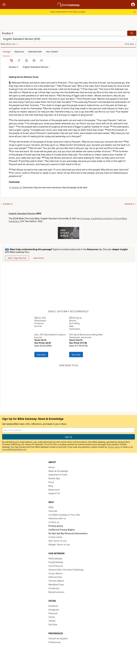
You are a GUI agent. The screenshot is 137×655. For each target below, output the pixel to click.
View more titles (68, 365)
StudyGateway (55, 562)
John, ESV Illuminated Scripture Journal (50, 336)
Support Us (54, 493)
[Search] (131, 33)
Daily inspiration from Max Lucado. (68, 11)
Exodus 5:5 (17, 187)
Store (51, 482)
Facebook (53, 605)
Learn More (38, 258)
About (51, 467)
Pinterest (53, 613)
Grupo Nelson (55, 573)
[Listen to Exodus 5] (41, 60)
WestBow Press (56, 584)
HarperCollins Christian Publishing (65, 569)
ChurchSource (55, 565)
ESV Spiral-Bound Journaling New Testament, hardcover (86, 336)
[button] (133, 4)
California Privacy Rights (61, 529)
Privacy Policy (114, 447)
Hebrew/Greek (35, 51)
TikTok (51, 617)
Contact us (53, 522)
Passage (6, 51)
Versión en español (58, 638)
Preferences (54, 642)
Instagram (53, 609)
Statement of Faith (57, 474)
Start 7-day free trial (17, 258)
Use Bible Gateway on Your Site (64, 514)
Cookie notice (55, 537)
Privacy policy (55, 525)
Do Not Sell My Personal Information (68, 533)
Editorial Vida (55, 577)
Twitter (52, 620)
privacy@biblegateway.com (14, 449)
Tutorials (52, 511)
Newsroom (54, 489)
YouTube (52, 624)
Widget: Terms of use (59, 544)
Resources (19, 51)
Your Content (52, 51)
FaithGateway (55, 558)
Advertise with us (57, 518)
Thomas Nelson (56, 580)
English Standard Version (22, 213)
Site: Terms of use (57, 540)
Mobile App (54, 478)
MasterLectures (56, 592)
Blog (50, 485)
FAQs (51, 507)
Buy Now (41, 354)
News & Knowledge (58, 471)
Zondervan (53, 588)
